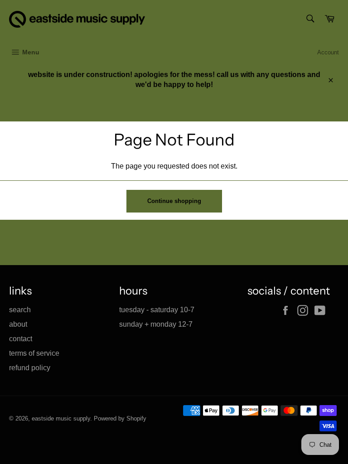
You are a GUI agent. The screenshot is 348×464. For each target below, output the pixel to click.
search (20, 310)
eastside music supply (61, 418)
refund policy (29, 368)
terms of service (34, 353)
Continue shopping (174, 201)
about (18, 324)
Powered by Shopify (120, 418)
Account (328, 52)
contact (20, 339)
